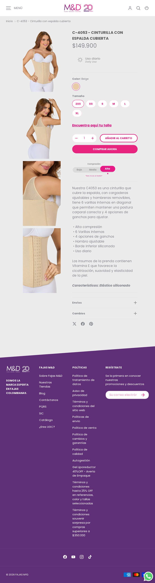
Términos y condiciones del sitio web (83, 406)
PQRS (42, 407)
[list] (42, 161)
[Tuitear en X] (74, 324)
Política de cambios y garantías (79, 438)
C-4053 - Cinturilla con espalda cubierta (44, 21)
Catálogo (46, 420)
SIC (41, 413)
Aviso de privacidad (79, 393)
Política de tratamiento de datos (83, 380)
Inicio (9, 21)
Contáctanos (48, 400)
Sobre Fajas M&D (50, 376)
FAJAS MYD (21, 574)
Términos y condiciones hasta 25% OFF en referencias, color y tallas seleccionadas (82, 492)
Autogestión (81, 460)
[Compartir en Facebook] (83, 324)
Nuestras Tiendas (45, 384)
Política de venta (84, 428)
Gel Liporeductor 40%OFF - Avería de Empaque (84, 471)
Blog (42, 393)
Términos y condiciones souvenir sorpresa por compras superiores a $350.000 (81, 522)
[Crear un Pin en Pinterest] (91, 324)
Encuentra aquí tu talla (92, 125)
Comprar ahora (105, 149)
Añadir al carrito (118, 138)
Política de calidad (79, 451)
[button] (147, 8)
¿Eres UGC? (47, 427)
